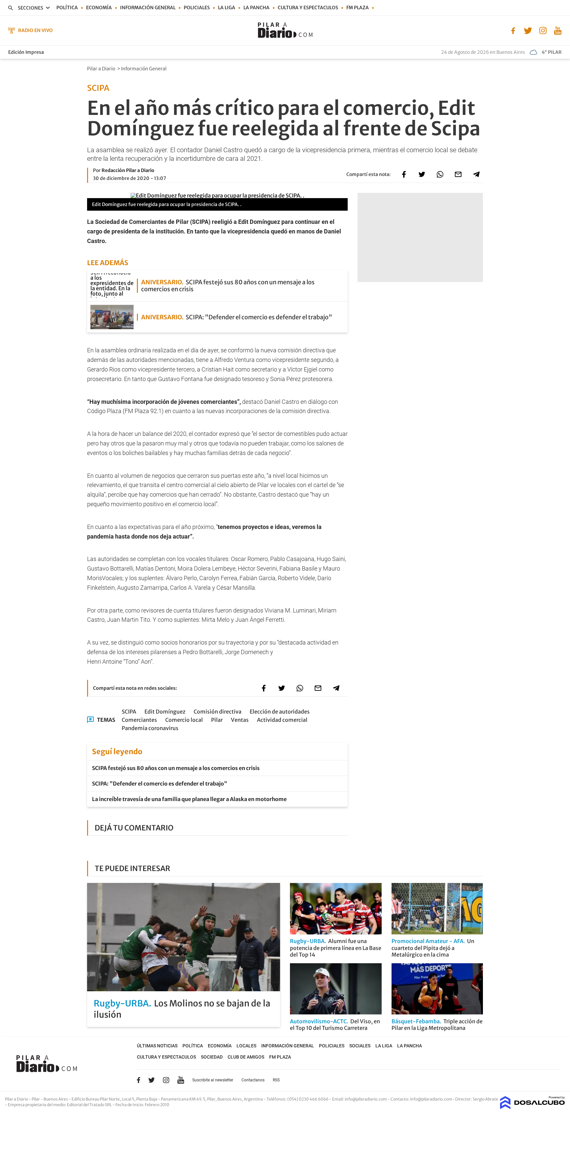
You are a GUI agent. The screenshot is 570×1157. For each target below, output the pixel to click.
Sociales (359, 1045)
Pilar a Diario (101, 69)
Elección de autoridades (280, 711)
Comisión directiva (217, 711)
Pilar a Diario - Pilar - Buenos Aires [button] (37, 1099)
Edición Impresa (26, 52)
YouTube (180, 1080)
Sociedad (212, 1057)
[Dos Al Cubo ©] (532, 1107)
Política (67, 8)
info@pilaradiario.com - (368, 1099)
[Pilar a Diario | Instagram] (543, 30)
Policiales (197, 8)
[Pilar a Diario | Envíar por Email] (458, 174)
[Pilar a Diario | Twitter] (528, 30)
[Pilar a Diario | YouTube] (558, 30)
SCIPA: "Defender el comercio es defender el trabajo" (159, 783)
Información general (147, 8)
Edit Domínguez (164, 711)
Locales (246, 1045)
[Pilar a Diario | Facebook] (513, 30)
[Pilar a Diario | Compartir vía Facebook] (403, 174)
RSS (276, 1080)
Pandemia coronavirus (150, 728)
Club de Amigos (246, 1057)
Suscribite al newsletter (212, 1080)
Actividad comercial (282, 720)
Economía (99, 8)
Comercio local (184, 720)
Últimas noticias (157, 1045)
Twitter (151, 1080)
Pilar (217, 720)
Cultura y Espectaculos (308, 8)
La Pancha (256, 8)
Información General (144, 69)
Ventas (240, 720)
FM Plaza (357, 8)
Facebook (138, 1080)
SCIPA (129, 711)
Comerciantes (139, 720)
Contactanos (253, 1080)
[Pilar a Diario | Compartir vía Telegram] (476, 174)
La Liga (226, 8)
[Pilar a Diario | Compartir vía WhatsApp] (440, 174)
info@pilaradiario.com (431, 1099)
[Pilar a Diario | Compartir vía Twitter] (421, 174)
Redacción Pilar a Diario (128, 170)
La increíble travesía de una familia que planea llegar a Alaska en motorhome (189, 799)
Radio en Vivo (35, 30)
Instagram (166, 1080)
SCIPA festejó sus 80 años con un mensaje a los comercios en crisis (176, 768)
